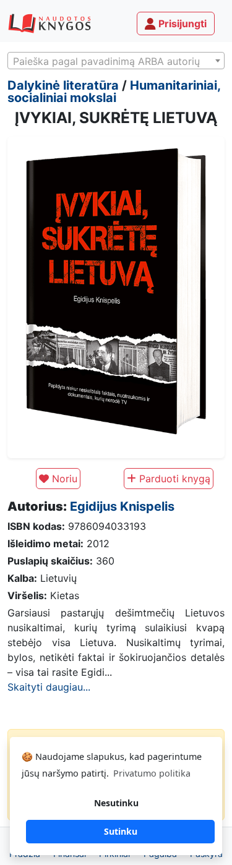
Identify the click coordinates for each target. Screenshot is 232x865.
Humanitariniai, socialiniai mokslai (113, 91)
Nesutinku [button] (116, 803)
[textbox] (116, 61)
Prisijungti (181, 23)
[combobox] (116, 60)
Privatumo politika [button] (152, 773)
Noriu (63, 478)
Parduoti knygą (173, 478)
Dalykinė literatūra (63, 85)
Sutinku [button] (120, 831)
